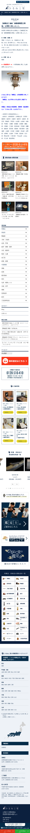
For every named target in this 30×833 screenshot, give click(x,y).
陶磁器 (3, 236)
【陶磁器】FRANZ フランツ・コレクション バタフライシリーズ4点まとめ (15, 338)
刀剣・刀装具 (5, 239)
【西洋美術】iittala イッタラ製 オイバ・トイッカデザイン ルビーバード (15, 324)
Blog (3, 309)
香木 (3, 279)
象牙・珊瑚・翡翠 (7, 246)
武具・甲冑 (5, 243)
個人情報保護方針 (7, 817)
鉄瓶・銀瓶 (5, 261)
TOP (2, 12)
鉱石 (3, 297)
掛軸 (3, 268)
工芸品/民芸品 (6, 300)
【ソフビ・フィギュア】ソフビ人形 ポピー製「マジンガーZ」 (15, 343)
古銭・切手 (5, 286)
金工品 (3, 257)
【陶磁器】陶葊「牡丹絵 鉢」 (10, 328)
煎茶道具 (4, 293)
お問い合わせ (6, 819)
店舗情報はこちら (7, 412)
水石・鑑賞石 (5, 250)
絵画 (3, 272)
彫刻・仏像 (5, 254)
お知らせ (4, 313)
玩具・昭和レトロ (7, 282)
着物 (3, 289)
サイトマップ (6, 821)
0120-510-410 (10, 814)
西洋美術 (4, 275)
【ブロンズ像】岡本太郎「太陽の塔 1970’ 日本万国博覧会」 (15, 332)
